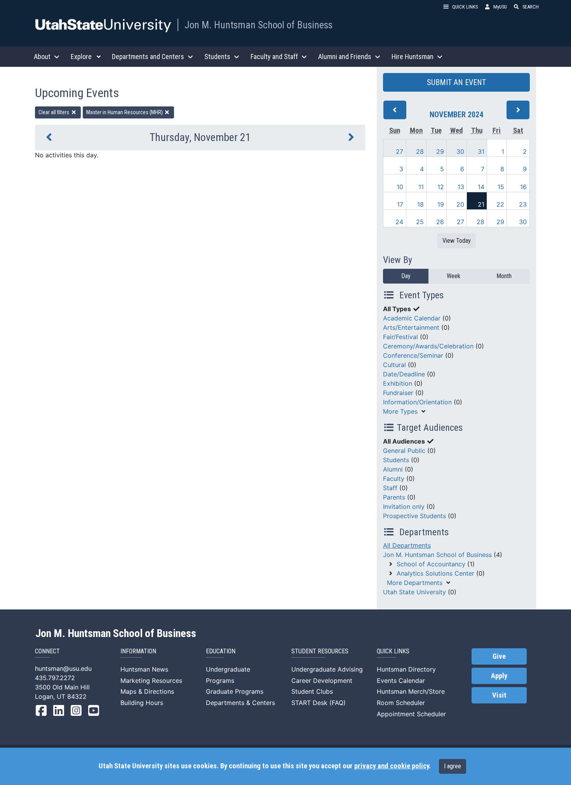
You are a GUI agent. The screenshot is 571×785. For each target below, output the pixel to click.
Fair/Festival (400, 337)
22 (500, 204)
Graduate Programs (234, 691)
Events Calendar (401, 680)
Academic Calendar (411, 318)
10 (400, 187)
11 (421, 187)
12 (440, 187)
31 (481, 151)
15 (501, 187)
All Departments (407, 545)
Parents (394, 497)
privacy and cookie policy (391, 766)
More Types (400, 411)
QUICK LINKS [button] (465, 7)
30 (460, 151)
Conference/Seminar (413, 355)
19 (440, 204)
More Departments (414, 583)
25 (420, 222)
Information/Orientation (417, 402)
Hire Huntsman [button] (412, 56)
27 (399, 151)
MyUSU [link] (500, 7)
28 (420, 151)
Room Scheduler (401, 703)
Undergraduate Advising (327, 669)
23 (523, 204)
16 (523, 187)
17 (400, 204)
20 (460, 204)
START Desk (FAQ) (318, 703)
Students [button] (217, 56)
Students (396, 460)
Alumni (393, 469)
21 (481, 204)
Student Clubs (312, 691)
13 (461, 187)
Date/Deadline (404, 374)
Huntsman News (144, 669)
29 (440, 151)
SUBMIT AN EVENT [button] (456, 82)
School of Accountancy (431, 564)
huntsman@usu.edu (63, 668)
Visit (499, 695)
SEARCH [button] (530, 7)
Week (453, 276)
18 (420, 204)
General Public (404, 450)
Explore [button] (81, 56)
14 (481, 187)
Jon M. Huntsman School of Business (259, 25)
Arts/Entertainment (411, 327)
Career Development (321, 680)
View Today (456, 240)
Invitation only (404, 506)
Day (406, 276)
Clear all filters (54, 112)
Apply (499, 676)
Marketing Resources (151, 680)
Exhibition (397, 383)
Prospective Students (414, 516)
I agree (452, 766)
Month (504, 276)
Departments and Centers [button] (148, 56)
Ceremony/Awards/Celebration (428, 346)
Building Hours (141, 703)
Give (499, 656)
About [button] (42, 56)
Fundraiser (398, 393)
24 (399, 222)
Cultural (394, 365)
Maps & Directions (147, 691)
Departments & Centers (240, 703)
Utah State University (414, 592)
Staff (390, 488)
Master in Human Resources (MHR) (125, 112)
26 (440, 222)
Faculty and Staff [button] (274, 56)
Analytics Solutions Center (435, 573)
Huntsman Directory (406, 669)
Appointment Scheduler (411, 714)
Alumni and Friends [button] (344, 56)
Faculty (393, 478)
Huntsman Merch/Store (411, 691)
